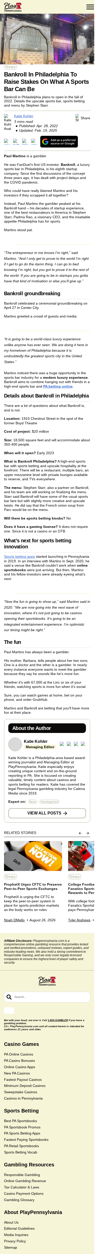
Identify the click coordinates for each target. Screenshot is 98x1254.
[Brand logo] (13, 7)
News (10, 67)
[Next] (87, 833)
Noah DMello (14, 920)
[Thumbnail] (33, 856)
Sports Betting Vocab (20, 1152)
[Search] (9, 997)
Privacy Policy (15, 1241)
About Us (11, 1222)
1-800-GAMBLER (58, 1020)
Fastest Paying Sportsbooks (26, 1140)
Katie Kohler (23, 116)
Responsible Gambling (22, 1175)
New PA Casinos (17, 1073)
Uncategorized (49, 801)
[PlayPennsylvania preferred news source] (59, 142)
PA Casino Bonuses (19, 1061)
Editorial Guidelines (19, 1228)
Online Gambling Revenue (25, 1181)
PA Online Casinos (18, 1054)
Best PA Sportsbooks (20, 1121)
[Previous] (80, 833)
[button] (90, 7)
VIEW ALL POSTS (44, 813)
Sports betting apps (19, 556)
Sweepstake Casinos (20, 1092)
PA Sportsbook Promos (22, 1127)
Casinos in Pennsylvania (23, 1098)
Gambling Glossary (19, 1200)
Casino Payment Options (23, 1193)
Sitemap (10, 1247)
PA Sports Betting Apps (22, 1133)
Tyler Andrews (79, 920)
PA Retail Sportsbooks (21, 1146)
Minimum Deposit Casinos (24, 1086)
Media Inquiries (16, 1235)
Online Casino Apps (19, 1067)
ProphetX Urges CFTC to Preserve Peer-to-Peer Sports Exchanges (33, 886)
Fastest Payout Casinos (23, 1080)
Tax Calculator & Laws (21, 1187)
